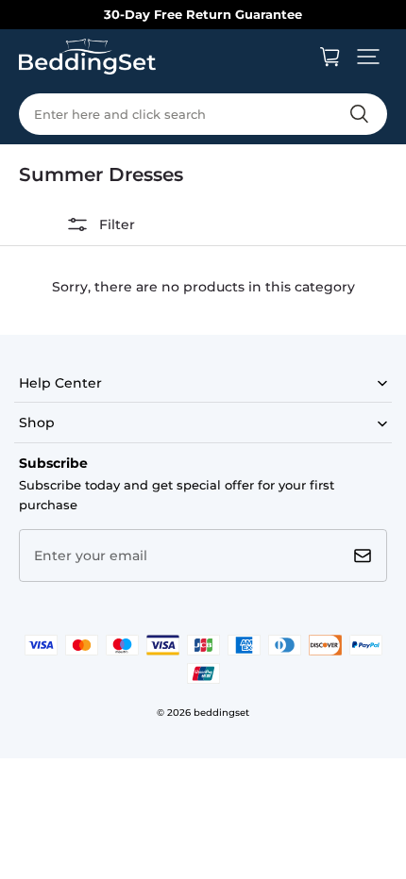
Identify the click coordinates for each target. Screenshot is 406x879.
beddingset (221, 712)
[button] (368, 56)
